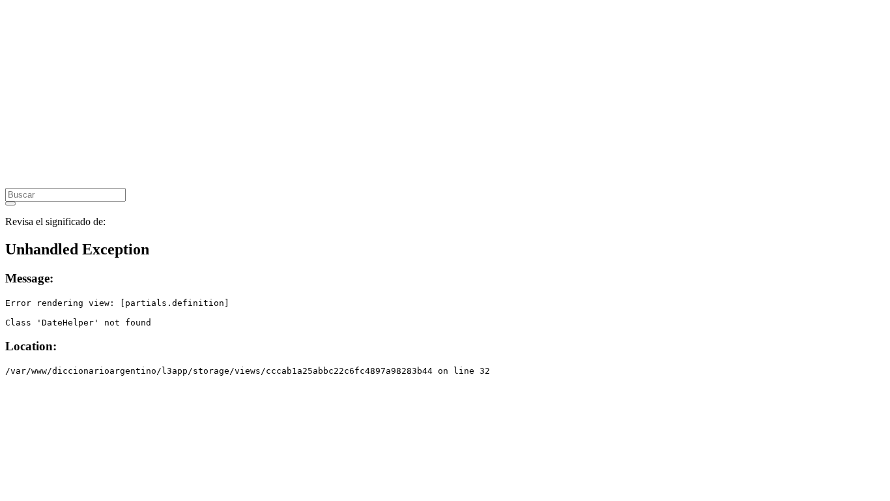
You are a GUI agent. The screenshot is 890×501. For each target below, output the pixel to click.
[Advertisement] (396, 96)
